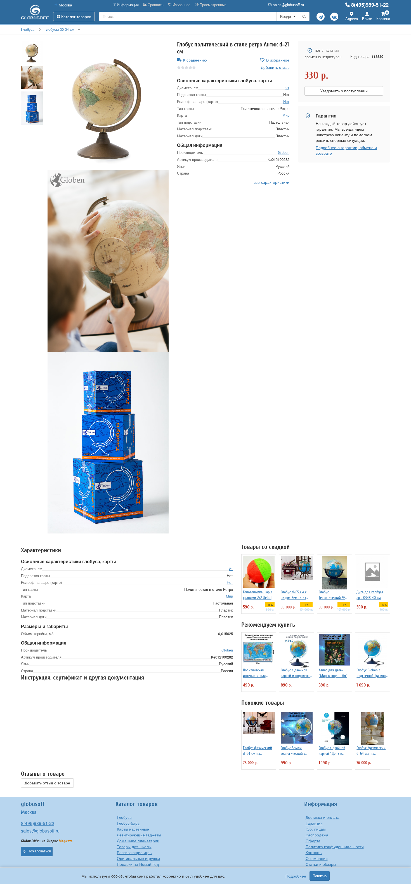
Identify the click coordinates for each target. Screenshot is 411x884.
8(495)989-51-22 (370, 4)
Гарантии (314, 823)
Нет (286, 101)
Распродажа (317, 835)
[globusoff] (35, 12)
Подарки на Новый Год (138, 864)
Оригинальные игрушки (138, 858)
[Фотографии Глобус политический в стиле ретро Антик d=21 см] (108, 105)
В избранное (277, 60)
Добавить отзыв (275, 67)
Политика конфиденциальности (335, 846)
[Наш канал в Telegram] (320, 17)
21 (287, 87)
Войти (367, 18)
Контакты (314, 852)
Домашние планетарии (138, 840)
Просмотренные (212, 4)
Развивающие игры (134, 852)
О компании (317, 858)
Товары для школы (134, 846)
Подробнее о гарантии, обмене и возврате (346, 150)
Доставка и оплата (322, 817)
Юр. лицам (316, 829)
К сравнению (195, 60)
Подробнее (295, 876)
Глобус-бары (128, 823)
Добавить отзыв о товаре (47, 783)
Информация (127, 4)
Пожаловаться (39, 851)
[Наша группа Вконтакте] (334, 17)
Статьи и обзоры (321, 864)
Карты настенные (133, 829)
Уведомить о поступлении (344, 91)
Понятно (320, 875)
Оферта (313, 840)
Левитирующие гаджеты (139, 835)
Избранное (180, 4)
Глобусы (124, 817)
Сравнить (155, 4)
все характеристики (271, 182)
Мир (285, 115)
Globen (283, 152)
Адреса (351, 18)
